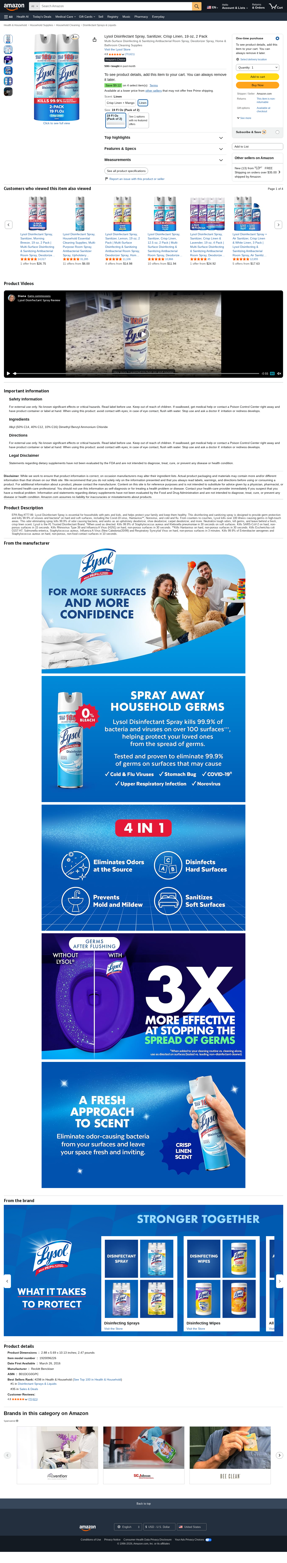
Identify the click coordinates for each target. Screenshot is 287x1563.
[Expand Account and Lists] (247, 8)
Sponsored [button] (9, 1420)
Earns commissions (39, 295)
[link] (37, 244)
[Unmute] (279, 373)
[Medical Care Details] (75, 16)
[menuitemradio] (272, 373)
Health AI (23, 16)
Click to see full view (56, 123)
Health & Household (15, 25)
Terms (154, 85)
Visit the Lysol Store (117, 49)
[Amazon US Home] (88, 1528)
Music (126, 16)
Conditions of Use (91, 1539)
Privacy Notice (112, 1539)
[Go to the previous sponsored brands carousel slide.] (7, 1455)
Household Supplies (41, 25)
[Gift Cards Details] (94, 16)
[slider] (136, 373)
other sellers (153, 90)
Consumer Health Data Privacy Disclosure (148, 1539)
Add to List (241, 146)
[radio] (8, 39)
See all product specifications (126, 171)
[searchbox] (116, 6)
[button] (8, 17)
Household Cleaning (68, 25)
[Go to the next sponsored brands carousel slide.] (279, 1455)
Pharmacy (141, 16)
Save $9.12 (113, 85)
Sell (100, 16)
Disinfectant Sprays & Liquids (99, 25)
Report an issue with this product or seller (137, 179)
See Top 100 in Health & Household (97, 1379)
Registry (112, 16)
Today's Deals (42, 16)
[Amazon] (14, 6)
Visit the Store (113, 1328)
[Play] (7, 373)
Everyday (158, 16)
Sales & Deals (29, 1389)
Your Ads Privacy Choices (189, 1539)
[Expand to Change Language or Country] (138, 1527)
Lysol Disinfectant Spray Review (39, 300)
